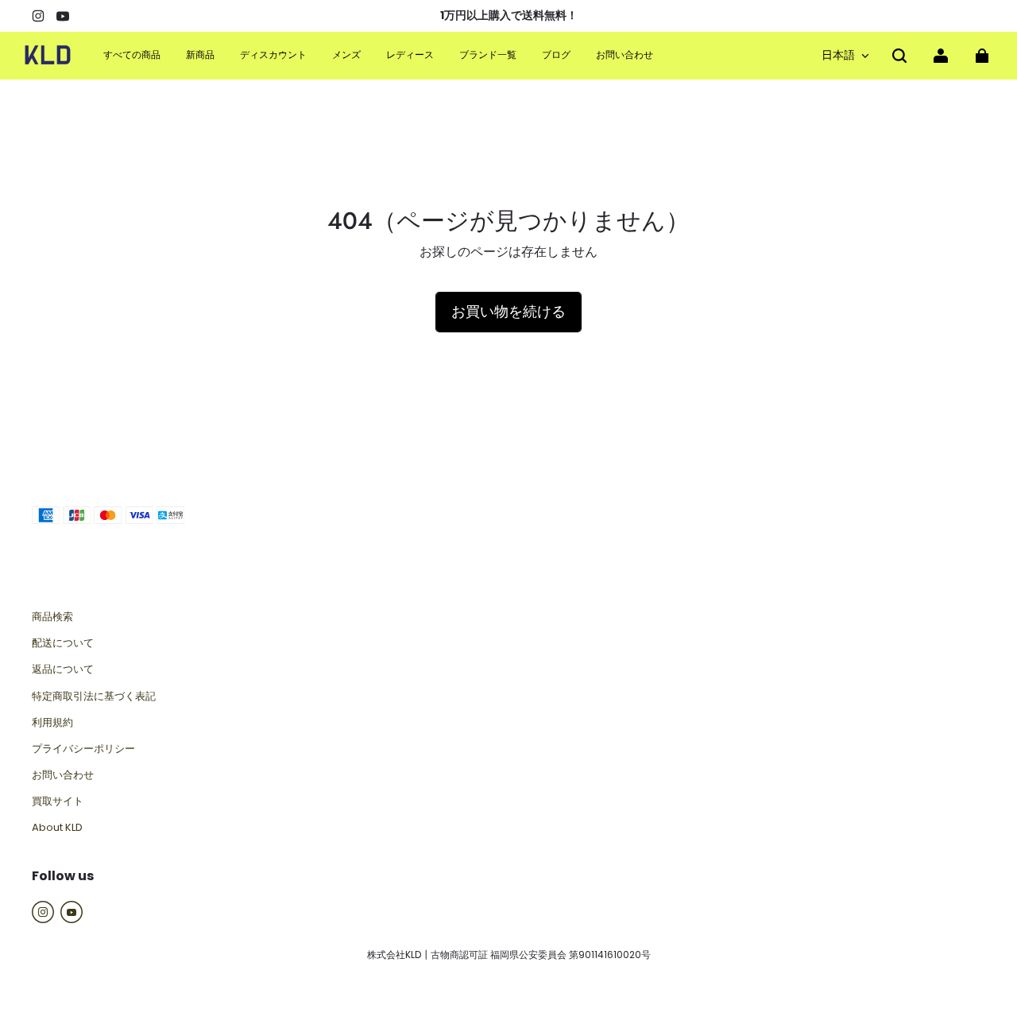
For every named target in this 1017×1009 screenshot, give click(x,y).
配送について (63, 643)
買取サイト (57, 801)
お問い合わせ (63, 775)
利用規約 (52, 723)
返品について (63, 669)
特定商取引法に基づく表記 (94, 696)
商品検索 (52, 617)
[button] (899, 56)
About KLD (57, 828)
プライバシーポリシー (83, 749)
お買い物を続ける (508, 311)
